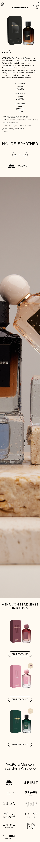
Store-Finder (19, 155)
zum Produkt (20, 654)
